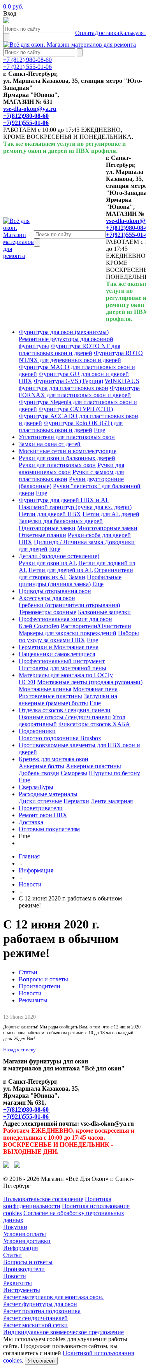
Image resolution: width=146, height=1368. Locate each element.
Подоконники (37, 731)
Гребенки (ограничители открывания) (69, 605)
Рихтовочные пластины (50, 696)
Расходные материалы (48, 794)
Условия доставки (27, 1241)
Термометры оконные (47, 612)
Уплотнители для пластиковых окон (67, 437)
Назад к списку (19, 1050)
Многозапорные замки (107, 528)
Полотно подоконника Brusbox (60, 738)
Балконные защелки (104, 612)
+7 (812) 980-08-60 (27, 59)
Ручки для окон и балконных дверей (67, 458)
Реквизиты (33, 1000)
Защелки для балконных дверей (61, 521)
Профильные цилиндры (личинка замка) (70, 580)
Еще (99, 430)
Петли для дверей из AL (60, 570)
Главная (29, 856)
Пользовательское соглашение (43, 1199)
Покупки (15, 1227)
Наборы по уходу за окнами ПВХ (79, 636)
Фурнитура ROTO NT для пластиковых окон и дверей (69, 349)
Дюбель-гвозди (39, 773)
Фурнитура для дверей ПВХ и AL (64, 500)
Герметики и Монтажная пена (59, 647)
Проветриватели (41, 808)
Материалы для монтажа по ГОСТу (66, 675)
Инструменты (21, 1290)
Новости (30, 884)
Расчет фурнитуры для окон (40, 1304)
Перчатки (76, 801)
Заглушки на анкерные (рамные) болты (68, 699)
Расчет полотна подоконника (42, 1311)
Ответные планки (42, 535)
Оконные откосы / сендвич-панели (65, 717)
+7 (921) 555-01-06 (27, 66)
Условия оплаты (24, 1234)
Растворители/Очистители (96, 626)
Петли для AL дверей (111, 514)
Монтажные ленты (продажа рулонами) (89, 682)
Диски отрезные (40, 801)
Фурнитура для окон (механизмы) (64, 332)
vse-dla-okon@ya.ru (29, 108)
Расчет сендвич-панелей (35, 1318)
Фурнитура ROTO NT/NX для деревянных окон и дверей (81, 356)
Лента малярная (112, 801)
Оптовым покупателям (49, 829)
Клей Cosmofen (39, 626)
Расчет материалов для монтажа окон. (53, 1297)
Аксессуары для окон (47, 598)
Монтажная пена (95, 689)
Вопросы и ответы (43, 979)
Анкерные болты (41, 766)
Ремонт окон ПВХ (43, 815)
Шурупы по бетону (114, 773)
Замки (77, 577)
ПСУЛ (27, 682)
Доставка (31, 822)
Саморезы (74, 773)
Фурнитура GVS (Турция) (68, 381)
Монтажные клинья (45, 689)
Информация (36, 870)
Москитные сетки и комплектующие (67, 451)
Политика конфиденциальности (57, 1202)
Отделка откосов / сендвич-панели (65, 710)
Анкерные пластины (93, 766)
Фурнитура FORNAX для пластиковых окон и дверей (79, 391)
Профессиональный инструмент (62, 661)
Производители (39, 986)
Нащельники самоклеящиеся (57, 654)
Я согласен (41, 1361)
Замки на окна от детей (50, 444)
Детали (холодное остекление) (59, 556)
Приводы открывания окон (55, 591)
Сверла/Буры (36, 787)
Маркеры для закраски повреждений (67, 633)
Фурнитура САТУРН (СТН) (76, 409)
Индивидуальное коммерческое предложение (63, 1332)
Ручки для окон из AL (48, 563)
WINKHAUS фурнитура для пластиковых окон (79, 384)
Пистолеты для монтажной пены (62, 668)
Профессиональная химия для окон (65, 619)
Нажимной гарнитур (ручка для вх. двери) (75, 507)
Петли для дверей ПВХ (50, 514)
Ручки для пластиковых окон (57, 465)
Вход (9, 13)
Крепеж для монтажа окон (53, 759)
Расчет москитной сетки (35, 1325)
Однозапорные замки (47, 528)
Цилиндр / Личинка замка (69, 542)
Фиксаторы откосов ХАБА (94, 724)
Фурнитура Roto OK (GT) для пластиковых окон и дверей (71, 426)
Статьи (28, 972)
